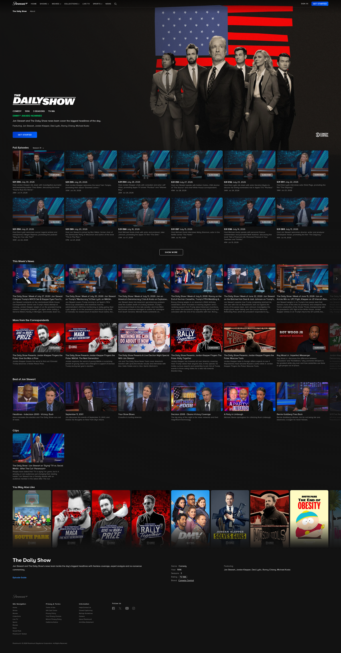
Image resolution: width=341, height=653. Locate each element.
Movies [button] (56, 4)
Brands (15, 625)
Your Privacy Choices (53, 616)
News (108, 4)
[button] (38, 288)
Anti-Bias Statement (86, 622)
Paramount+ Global (20, 634)
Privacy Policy (51, 613)
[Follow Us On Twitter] (120, 608)
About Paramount (85, 619)
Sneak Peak (17, 631)
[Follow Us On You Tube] (127, 608)
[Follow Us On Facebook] (113, 608)
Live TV (86, 4)
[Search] (115, 4)
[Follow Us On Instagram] (133, 608)
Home (34, 4)
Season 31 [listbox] (37, 148)
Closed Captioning (85, 610)
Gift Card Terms (51, 610)
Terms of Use (50, 607)
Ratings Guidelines (86, 613)
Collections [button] (71, 4)
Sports (15, 622)
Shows (15, 610)
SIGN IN (304, 4)
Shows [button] (44, 4)
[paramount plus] (20, 4)
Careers (82, 616)
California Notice (52, 622)
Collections (17, 616)
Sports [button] (97, 4)
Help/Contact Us (85, 607)
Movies (15, 613)
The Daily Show (20, 11)
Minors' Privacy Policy (54, 619)
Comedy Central (186, 581)
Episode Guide (20, 577)
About (32, 11)
